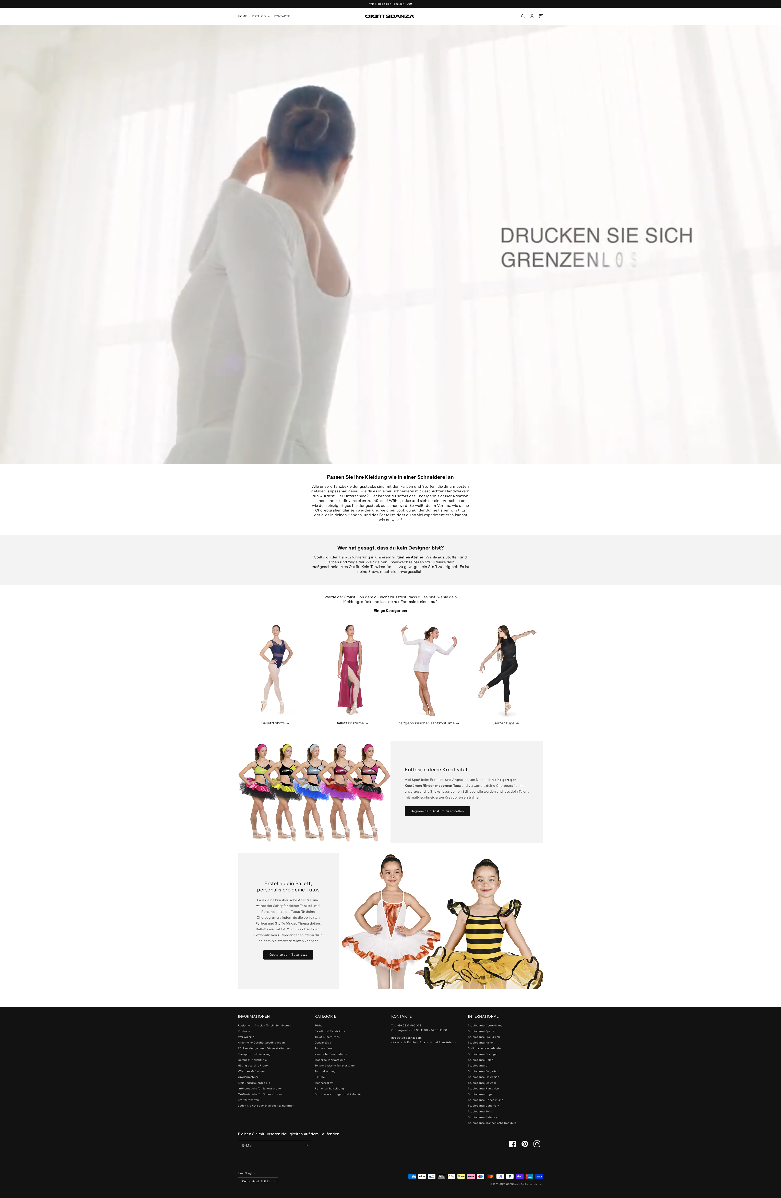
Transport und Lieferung (254, 1054)
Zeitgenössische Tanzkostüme (335, 1065)
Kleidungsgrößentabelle (254, 1082)
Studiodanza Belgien (481, 1111)
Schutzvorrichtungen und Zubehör (338, 1094)
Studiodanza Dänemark (483, 1105)
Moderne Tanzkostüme (330, 1059)
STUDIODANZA (508, 1184)
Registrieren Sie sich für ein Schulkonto (264, 1025)
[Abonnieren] (306, 1145)
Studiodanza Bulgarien (483, 1071)
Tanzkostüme (324, 1048)
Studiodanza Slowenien (483, 1076)
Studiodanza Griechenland (485, 1099)
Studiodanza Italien (481, 1042)
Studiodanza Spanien (482, 1031)
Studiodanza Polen (480, 1059)
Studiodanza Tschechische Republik (492, 1122)
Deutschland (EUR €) (256, 1181)
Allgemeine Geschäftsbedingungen (261, 1042)
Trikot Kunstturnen (327, 1036)
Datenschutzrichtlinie (252, 1059)
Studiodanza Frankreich (484, 1036)
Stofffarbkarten (248, 1099)
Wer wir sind (246, 1036)
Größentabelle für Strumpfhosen (260, 1094)
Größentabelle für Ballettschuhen (260, 1088)
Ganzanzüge (503, 723)
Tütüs (318, 1025)
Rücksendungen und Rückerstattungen (264, 1048)
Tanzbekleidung (325, 1071)
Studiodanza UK (478, 1065)
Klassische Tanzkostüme (331, 1054)
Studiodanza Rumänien (483, 1088)
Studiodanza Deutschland (485, 1025)
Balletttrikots (273, 723)
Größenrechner (248, 1076)
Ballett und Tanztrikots (330, 1031)
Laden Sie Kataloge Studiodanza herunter (266, 1105)
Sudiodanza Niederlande (484, 1048)
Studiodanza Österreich (484, 1117)
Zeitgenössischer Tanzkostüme (426, 723)
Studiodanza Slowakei (482, 1082)
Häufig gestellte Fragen (253, 1065)
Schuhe (320, 1076)
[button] (260, 16)
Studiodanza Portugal (482, 1054)
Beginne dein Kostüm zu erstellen (437, 811)
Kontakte (244, 1031)
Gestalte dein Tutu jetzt (288, 954)
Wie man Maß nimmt (252, 1071)
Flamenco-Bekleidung (329, 1088)
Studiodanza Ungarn (481, 1094)
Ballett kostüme (350, 723)
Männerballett (324, 1082)
